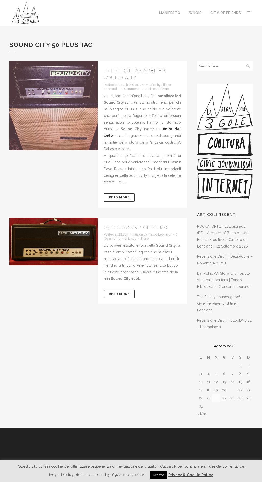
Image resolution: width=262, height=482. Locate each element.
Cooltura (138, 85)
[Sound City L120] (53, 242)
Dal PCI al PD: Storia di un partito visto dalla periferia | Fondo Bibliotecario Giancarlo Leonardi (223, 280)
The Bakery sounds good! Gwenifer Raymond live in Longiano (218, 303)
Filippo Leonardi (159, 234)
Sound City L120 (144, 227)
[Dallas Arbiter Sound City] (53, 105)
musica (151, 85)
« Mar (201, 414)
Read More (119, 197)
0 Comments (130, 89)
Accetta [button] (158, 475)
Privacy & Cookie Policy (190, 475)
